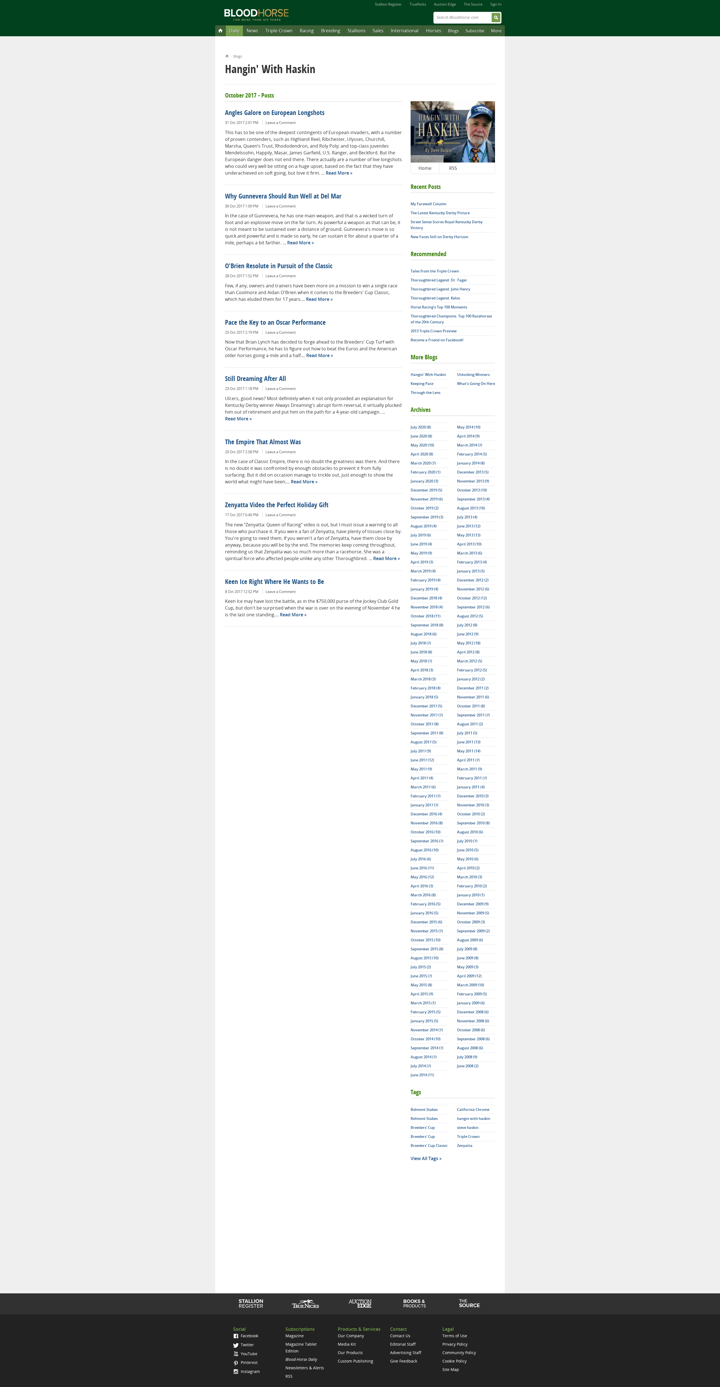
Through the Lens (425, 392)
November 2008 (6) (473, 1020)
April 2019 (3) (422, 562)
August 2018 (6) (423, 634)
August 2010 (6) (470, 832)
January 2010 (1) (471, 894)
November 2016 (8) (427, 823)
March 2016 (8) (423, 894)
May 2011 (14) (468, 751)
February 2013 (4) (472, 562)
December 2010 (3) (473, 796)
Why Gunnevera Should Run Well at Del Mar (283, 196)
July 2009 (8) (467, 948)
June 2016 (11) (422, 867)
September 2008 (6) (473, 1038)
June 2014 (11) (422, 1074)
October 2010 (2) (471, 814)
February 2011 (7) (472, 778)
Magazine (294, 1335)
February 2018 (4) (425, 688)
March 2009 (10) (470, 984)
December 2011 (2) (473, 688)
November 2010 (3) (473, 805)
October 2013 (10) (472, 490)
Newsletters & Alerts (304, 1367)
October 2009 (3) (471, 921)
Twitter (247, 1344)
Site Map (450, 1369)
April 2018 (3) (422, 670)
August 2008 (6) (470, 1047)
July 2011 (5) (467, 733)
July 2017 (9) (421, 751)
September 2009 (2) (473, 930)
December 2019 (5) (426, 490)
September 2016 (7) (427, 841)
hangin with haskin (473, 1118)
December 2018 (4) (426, 598)
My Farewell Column (428, 203)
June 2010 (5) (467, 850)
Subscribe (474, 30)
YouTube (248, 1353)
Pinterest (249, 1362)
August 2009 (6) (470, 939)
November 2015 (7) (427, 930)
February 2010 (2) (472, 885)
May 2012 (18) (468, 643)
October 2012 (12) (472, 598)
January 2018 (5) (424, 697)
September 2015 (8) (427, 948)
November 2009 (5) (473, 912)
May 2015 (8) (421, 984)
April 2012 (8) (468, 652)
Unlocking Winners (473, 374)
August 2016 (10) (424, 850)
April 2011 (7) (468, 760)
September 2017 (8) (427, 733)
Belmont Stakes (424, 1109)
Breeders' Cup (423, 1127)
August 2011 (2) (470, 724)
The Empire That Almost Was (263, 442)
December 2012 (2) (473, 580)
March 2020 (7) (423, 463)
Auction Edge (445, 4)
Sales (378, 31)
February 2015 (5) (425, 1011)
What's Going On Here (476, 383)
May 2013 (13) (468, 535)
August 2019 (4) (423, 526)
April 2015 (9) (422, 993)
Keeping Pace (422, 383)
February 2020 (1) (425, 472)
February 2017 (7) (425, 796)
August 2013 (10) (471, 508)
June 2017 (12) (422, 760)
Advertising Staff (405, 1352)
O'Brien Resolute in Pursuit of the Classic (278, 266)
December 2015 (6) (426, 921)
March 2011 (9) (469, 769)
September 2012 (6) (473, 607)
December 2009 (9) (473, 903)
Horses (433, 31)
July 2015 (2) (421, 966)
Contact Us (400, 1335)
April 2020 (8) (422, 454)
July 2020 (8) (421, 427)
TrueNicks (418, 4)
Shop (415, 1303)
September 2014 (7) (427, 1047)
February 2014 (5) (472, 454)
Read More (337, 173)
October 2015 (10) (425, 939)
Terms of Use (454, 1335)
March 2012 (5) (469, 661)
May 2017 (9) (421, 769)
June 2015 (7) (421, 975)
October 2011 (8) (471, 706)
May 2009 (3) (467, 966)
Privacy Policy (454, 1344)
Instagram (250, 1371)
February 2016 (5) (425, 903)
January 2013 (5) (471, 571)
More (496, 30)
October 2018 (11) (425, 616)
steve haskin (467, 1127)
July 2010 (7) (467, 841)
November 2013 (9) (473, 481)
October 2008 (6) (471, 1029)
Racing (307, 31)
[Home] (220, 30)
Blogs (453, 30)
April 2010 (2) (468, 867)
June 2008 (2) (467, 1065)
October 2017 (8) (424, 724)
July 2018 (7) (421, 643)
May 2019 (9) (421, 553)
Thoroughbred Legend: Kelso (435, 298)
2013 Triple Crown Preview (434, 330)
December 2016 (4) (426, 814)
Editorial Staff (403, 1344)
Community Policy (459, 1352)
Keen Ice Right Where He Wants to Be (274, 582)
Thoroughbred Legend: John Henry (440, 289)
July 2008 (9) (467, 1056)
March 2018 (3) (423, 679)
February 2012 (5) (472, 670)
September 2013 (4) (473, 499)
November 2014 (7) (427, 1029)
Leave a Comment (281, 122)
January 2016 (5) (424, 912)
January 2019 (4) (424, 589)
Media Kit (347, 1344)
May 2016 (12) (422, 876)
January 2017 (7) (424, 805)
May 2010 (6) (467, 858)
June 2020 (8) (421, 436)
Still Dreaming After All (255, 379)
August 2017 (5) (423, 742)
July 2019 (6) (421, 535)
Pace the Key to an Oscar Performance (275, 323)
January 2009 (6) (471, 1002)
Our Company (351, 1335)
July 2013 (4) (467, 517)
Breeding (330, 31)
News (252, 31)
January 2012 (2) (471, 679)
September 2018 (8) (427, 625)
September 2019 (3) (427, 517)
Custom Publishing (355, 1361)
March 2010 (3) (469, 876)
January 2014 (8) (471, 463)
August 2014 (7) (423, 1056)
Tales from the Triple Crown (435, 271)
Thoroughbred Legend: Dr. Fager (439, 280)
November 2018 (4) (427, 607)
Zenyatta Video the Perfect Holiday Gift (276, 505)
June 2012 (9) (467, 634)
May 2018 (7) (421, 661)
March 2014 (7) (469, 445)
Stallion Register (388, 4)
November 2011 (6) (473, 697)
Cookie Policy (454, 1361)
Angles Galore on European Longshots (275, 113)
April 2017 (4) (422, 778)
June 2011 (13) (468, 742)
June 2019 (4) (421, 544)
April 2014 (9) (468, 436)
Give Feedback (403, 1361)
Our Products (350, 1352)
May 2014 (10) (468, 427)
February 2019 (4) (425, 580)
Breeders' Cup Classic (429, 1145)
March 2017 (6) (423, 787)
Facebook (249, 1335)
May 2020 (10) (422, 445)
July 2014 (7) (421, 1065)
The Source (473, 4)
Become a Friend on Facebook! (437, 339)
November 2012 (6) (473, 589)
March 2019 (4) (423, 571)
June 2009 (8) (467, 957)
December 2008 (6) (473, 1011)
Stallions (357, 31)
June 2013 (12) (468, 526)
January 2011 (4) (471, 787)
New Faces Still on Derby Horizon (439, 236)
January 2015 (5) (424, 1020)
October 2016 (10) (425, 832)
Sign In (495, 4)
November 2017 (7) (427, 715)
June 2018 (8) (421, 652)
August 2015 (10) (424, 957)
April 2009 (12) (469, 975)
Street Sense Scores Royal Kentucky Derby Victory (447, 224)
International (404, 31)
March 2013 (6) (469, 553)
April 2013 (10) (469, 544)
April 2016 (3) (422, 885)
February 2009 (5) (472, 993)
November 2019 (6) (427, 499)
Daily (234, 31)
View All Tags (424, 1158)
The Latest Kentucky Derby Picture (440, 212)
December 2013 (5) (473, 472)
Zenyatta (464, 1145)
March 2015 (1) (423, 1002)
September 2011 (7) (473, 715)
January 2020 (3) (424, 481)
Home (227, 55)
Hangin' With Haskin (428, 374)
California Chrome (473, 1109)
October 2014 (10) (425, 1038)
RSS (453, 168)
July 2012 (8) (467, 625)
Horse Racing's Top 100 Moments (439, 307)
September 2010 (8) (473, 823)
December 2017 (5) (426, 706)
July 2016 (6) (421, 858)
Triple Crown (279, 31)
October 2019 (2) (424, 508)
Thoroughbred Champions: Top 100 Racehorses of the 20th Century (451, 319)
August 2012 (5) (470, 616)
